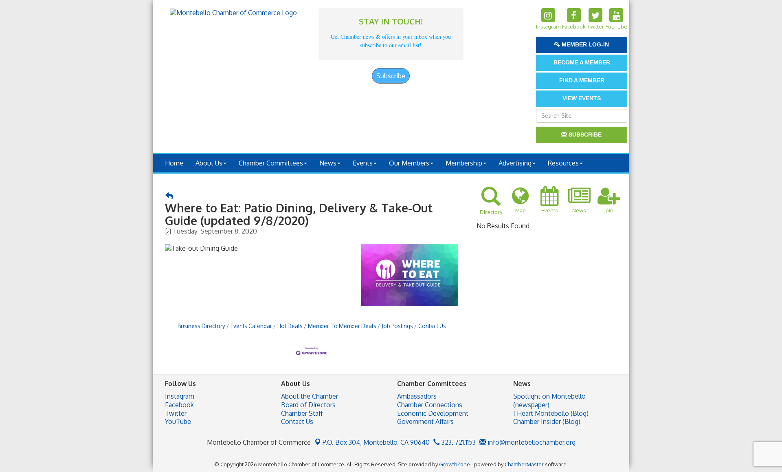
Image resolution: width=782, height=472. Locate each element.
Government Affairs (425, 421)
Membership (464, 163)
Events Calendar (251, 325)
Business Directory (201, 325)
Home (174, 163)
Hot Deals (290, 325)
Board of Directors (308, 405)
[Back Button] (169, 196)
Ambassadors (417, 396)
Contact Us (432, 325)
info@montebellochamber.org (531, 442)
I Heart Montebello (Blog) (551, 413)
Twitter (176, 413)
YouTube (178, 421)
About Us (209, 163)
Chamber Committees (271, 163)
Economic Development (432, 413)
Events (363, 163)
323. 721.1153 (458, 442)
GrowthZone (454, 464)
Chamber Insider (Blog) (546, 421)
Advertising (515, 163)
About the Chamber (309, 396)
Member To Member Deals (342, 325)
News (327, 163)
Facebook (179, 405)
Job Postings (397, 325)
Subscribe (390, 76)
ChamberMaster (524, 464)
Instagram (179, 396)
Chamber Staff (302, 413)
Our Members (409, 163)
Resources (563, 163)
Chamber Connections (429, 405)
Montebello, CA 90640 (376, 442)
